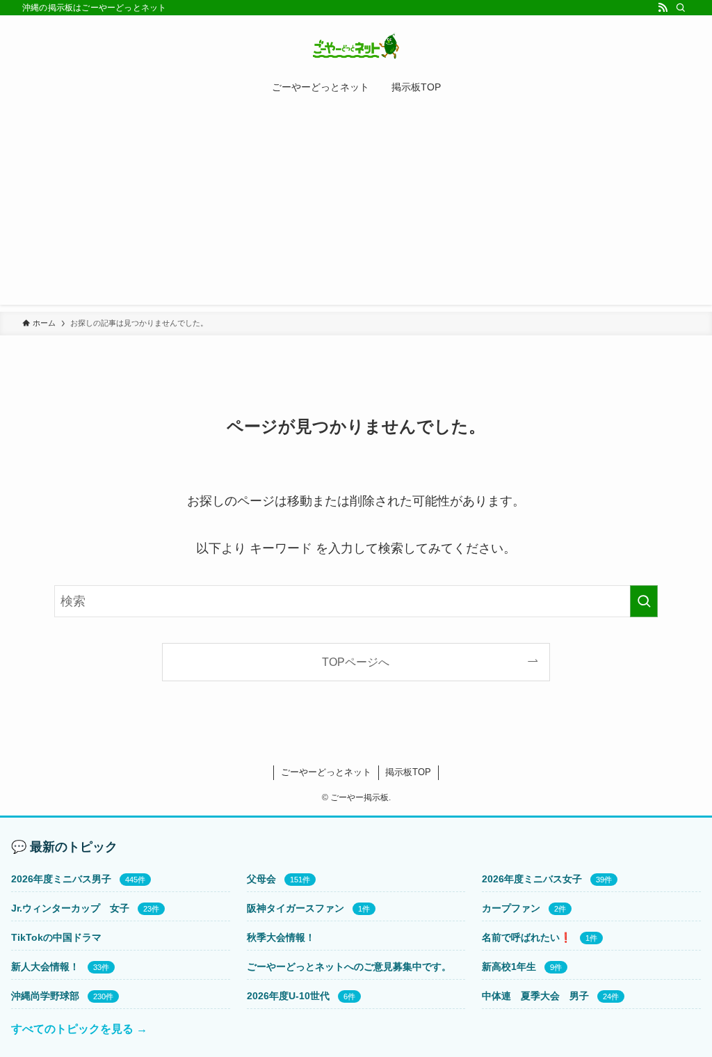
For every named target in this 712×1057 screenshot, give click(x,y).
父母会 (261, 878)
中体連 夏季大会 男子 (535, 995)
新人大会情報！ (45, 966)
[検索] (681, 7)
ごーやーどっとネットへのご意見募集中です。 (349, 966)
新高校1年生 (509, 966)
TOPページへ (355, 661)
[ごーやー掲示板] (356, 46)
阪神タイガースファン (295, 908)
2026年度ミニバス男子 (61, 878)
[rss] (663, 7)
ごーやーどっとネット (326, 772)
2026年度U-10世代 (288, 995)
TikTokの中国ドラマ (56, 937)
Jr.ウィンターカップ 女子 (70, 908)
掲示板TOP (408, 772)
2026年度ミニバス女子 (532, 878)
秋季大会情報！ (281, 937)
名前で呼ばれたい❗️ (527, 937)
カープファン (511, 908)
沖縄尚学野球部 (45, 995)
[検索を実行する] (644, 601)
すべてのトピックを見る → (79, 1029)
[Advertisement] (356, 207)
